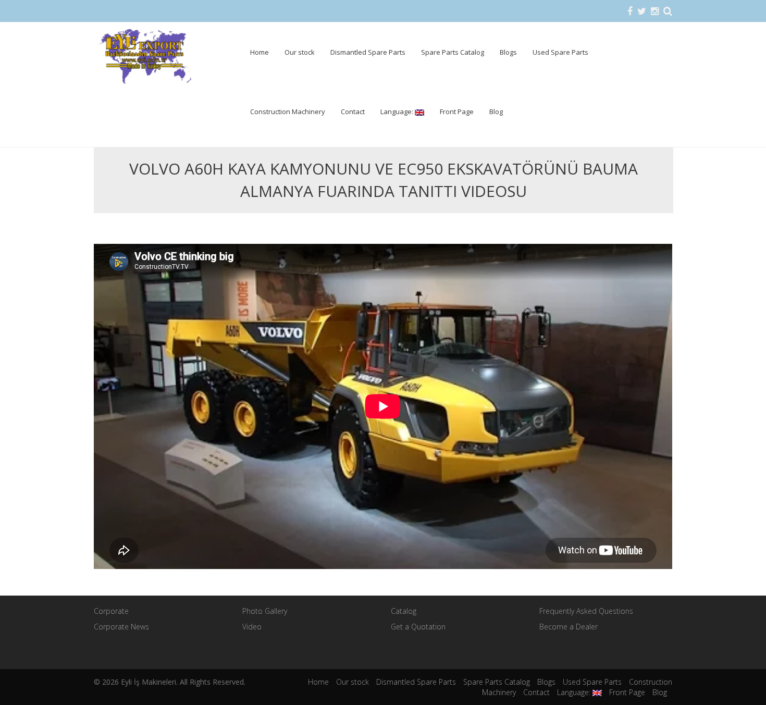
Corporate (111, 611)
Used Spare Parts (560, 52)
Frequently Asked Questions (586, 611)
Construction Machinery (287, 111)
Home (259, 52)
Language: (397, 111)
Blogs (508, 52)
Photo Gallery (264, 611)
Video (252, 627)
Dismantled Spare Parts (367, 52)
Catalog (403, 611)
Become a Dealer (568, 627)
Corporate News (121, 627)
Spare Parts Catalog (452, 52)
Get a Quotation (418, 627)
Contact (353, 111)
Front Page (457, 111)
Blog (496, 111)
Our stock (300, 52)
